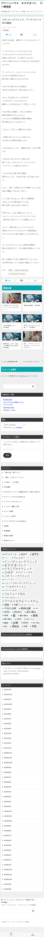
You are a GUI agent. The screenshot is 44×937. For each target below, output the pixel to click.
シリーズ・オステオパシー (13, 501)
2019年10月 (8, 821)
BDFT (24, 554)
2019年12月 (8, 811)
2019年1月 (7, 865)
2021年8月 (7, 714)
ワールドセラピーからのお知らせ (15, 521)
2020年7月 (7, 777)
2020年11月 (8, 758)
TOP (19, 900)
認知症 (26, 623)
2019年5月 (7, 845)
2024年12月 (8, 694)
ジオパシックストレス (21, 270)
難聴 (5, 626)
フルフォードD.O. (15, 594)
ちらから (38, 668)
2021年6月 (7, 723)
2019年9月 (7, 826)
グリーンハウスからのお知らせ (14, 497)
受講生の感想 (8, 535)
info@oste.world (8, 407)
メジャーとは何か (10, 516)
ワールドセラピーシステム (17, 274)
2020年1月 (7, 806)
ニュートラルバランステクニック (20, 583)
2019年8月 (7, 831)
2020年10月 (8, 762)
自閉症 (19, 619)
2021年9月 (7, 709)
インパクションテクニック (21, 561)
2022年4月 (7, 699)
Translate (19, 427)
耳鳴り (37, 608)
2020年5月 (7, 787)
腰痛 (35, 615)
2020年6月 (7, 782)
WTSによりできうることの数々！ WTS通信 (32, 326)
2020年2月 (7, 801)
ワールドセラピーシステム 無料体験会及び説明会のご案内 (33, 361)
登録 (7, 455)
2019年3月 (7, 855)
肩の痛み (31, 612)
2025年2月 (7, 689)
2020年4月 (7, 792)
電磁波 (15, 626)
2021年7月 (7, 719)
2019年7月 (7, 835)
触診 (6, 623)
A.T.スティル (10, 554)
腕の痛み (24, 615)
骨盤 (34, 626)
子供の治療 (10, 608)
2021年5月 (7, 728)
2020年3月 (7, 796)
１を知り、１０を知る (11, 482)
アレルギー (20, 558)
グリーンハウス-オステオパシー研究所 (17, 634)
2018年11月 (8, 874)
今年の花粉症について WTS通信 (10, 326)
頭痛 (25, 626)
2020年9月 (7, 767)
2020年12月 (8, 753)
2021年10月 (8, 704)
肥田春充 (18, 612)
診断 (15, 622)
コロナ (9, 572)
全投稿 (6, 526)
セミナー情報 (8, 511)
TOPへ (33, 935)
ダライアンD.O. (9, 579)
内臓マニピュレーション (24, 605)
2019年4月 (7, 850)
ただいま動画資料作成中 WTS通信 (12, 361)
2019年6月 (7, 840)
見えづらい (31, 619)
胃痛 (6, 615)
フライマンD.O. (10, 590)
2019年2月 (7, 860)
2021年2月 (7, 743)
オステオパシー (15, 565)
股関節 (7, 612)
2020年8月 (7, 772)
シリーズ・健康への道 (11, 506)
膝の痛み (8, 619)
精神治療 (26, 608)
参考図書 (7, 531)
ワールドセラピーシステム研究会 (15, 649)
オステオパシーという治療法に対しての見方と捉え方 (22, 492)
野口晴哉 (36, 623)
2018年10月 (8, 879)
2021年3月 (7, 738)
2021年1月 (7, 748)
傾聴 (6, 604)
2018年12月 (8, 869)
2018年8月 (7, 889)
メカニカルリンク (12, 597)
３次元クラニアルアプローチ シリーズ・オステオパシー (11, 307)
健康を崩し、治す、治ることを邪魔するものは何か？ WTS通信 (12, 345)
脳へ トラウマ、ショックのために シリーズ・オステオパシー (32, 345)
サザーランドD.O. (25, 572)
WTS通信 (5, 30)
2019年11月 (8, 816)
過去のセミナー (9, 540)
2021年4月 (7, 733)
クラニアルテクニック (18, 568)
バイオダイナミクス (15, 586)
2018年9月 (7, 884)
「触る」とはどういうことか (13, 477)
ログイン (23, 376)
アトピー (6, 558)
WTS (10, 270)
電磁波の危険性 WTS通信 (32, 305)
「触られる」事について (12, 472)
